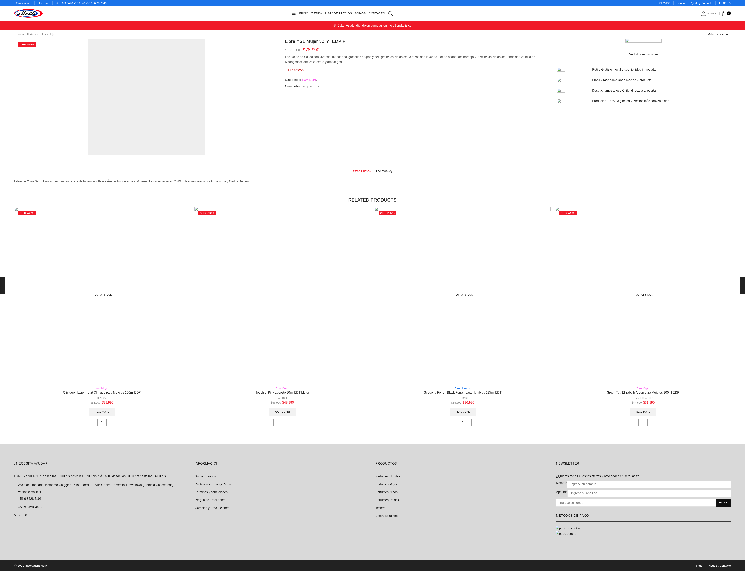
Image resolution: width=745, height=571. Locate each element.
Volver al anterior (718, 34)
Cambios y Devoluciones (212, 508)
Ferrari (463, 398)
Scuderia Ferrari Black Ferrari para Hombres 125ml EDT (463, 392)
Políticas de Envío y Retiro (213, 484)
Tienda (681, 2)
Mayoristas (22, 2)
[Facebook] (719, 3)
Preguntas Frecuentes (210, 500)
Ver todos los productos (643, 54)
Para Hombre (462, 388)
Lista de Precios (338, 13)
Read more (102, 411)
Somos (360, 13)
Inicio (303, 13)
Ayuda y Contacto (701, 3)
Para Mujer (48, 34)
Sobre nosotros (205, 476)
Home (20, 34)
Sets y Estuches (386, 515)
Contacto (377, 13)
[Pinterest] (311, 86)
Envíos (43, 2)
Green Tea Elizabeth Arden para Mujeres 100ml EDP (643, 392)
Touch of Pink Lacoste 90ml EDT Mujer (282, 392)
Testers (380, 508)
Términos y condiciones (211, 492)
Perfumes (33, 34)
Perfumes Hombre (387, 476)
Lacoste (282, 398)
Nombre (561, 482)
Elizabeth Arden (643, 398)
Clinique (101, 398)
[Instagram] (730, 3)
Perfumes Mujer (386, 484)
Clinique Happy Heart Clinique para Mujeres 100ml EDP (102, 392)
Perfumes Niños (386, 492)
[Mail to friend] (315, 86)
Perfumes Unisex (387, 500)
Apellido (561, 492)
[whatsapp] (318, 86)
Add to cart (282, 411)
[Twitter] (724, 3)
